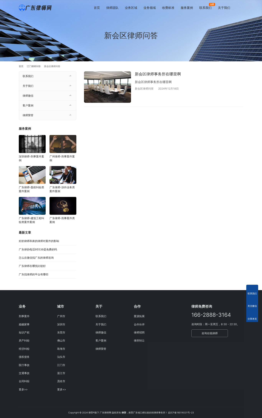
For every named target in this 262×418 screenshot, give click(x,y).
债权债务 (24, 356)
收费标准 (168, 8)
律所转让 (139, 340)
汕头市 (61, 356)
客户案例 (28, 105)
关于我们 (224, 8)
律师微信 (28, 95)
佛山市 (61, 340)
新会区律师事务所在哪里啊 (158, 74)
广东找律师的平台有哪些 (33, 274)
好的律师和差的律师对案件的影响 (39, 241)
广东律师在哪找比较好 (32, 266)
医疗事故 (24, 365)
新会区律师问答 (144, 88)
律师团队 (112, 8)
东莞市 (61, 332)
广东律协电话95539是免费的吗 (38, 249)
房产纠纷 (24, 340)
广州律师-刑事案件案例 (62, 158)
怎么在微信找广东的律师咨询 (36, 257)
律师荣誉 (28, 115)
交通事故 (24, 373)
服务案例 (187, 8)
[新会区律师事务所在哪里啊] (107, 87)
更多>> (23, 389)
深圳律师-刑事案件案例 (31, 158)
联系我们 (205, 8)
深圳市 (61, 324)
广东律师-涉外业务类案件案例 (62, 189)
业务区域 (131, 8)
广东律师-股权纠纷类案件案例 (31, 189)
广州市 (61, 316)
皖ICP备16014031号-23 (181, 412)
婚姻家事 (24, 324)
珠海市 (61, 348)
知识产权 (24, 332)
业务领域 (149, 8)
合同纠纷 (24, 381)
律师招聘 (139, 332)
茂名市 (61, 381)
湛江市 (61, 373)
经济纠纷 (24, 348)
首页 (97, 8)
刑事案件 (24, 316)
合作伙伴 (139, 324)
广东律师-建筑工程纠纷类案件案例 (31, 220)
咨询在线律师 (210, 333)
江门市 (61, 365)
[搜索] (241, 8)
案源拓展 (139, 316)
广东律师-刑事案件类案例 (62, 220)
